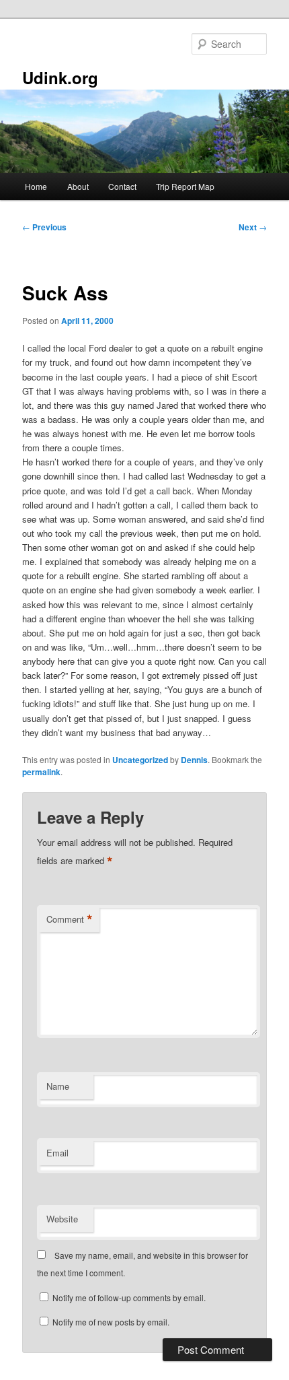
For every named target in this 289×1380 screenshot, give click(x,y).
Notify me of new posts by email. (110, 1321)
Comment (69, 919)
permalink (41, 772)
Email (57, 1152)
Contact (122, 186)
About (78, 186)
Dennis (194, 760)
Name (57, 1086)
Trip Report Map (185, 186)
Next (253, 227)
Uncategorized (140, 760)
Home (36, 186)
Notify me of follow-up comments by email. (129, 1297)
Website (62, 1218)
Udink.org (60, 77)
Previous (44, 227)
